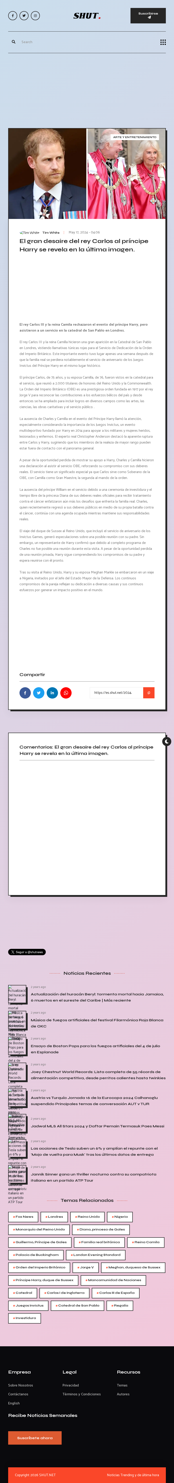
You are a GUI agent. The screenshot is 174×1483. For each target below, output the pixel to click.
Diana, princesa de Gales (101, 1229)
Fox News (23, 1217)
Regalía (119, 1305)
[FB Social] (12, 15)
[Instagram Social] (35, 15)
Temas (122, 1385)
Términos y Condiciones (82, 1394)
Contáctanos (18, 1394)
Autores (123, 1394)
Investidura (24, 1318)
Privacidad (71, 1385)
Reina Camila (146, 1242)
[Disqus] (87, 826)
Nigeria (120, 1217)
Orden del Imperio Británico (39, 1267)
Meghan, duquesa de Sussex (133, 1267)
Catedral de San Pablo (77, 1305)
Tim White (51, 233)
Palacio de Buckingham (36, 1255)
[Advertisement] (87, 89)
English (14, 1403)
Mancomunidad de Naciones (113, 1280)
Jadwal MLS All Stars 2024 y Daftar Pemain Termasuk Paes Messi (97, 1126)
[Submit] (13, 42)
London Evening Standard (96, 1255)
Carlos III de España (116, 1293)
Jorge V (85, 1267)
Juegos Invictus (28, 1305)
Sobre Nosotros (20, 1385)
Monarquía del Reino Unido (39, 1229)
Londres (54, 1217)
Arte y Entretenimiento (134, 137)
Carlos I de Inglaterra (64, 1293)
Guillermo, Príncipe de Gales (40, 1242)
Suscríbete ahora (35, 1438)
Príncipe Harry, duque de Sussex (43, 1280)
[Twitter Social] (24, 15)
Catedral (22, 1293)
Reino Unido (87, 1217)
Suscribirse (148, 13)
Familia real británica (99, 1242)
